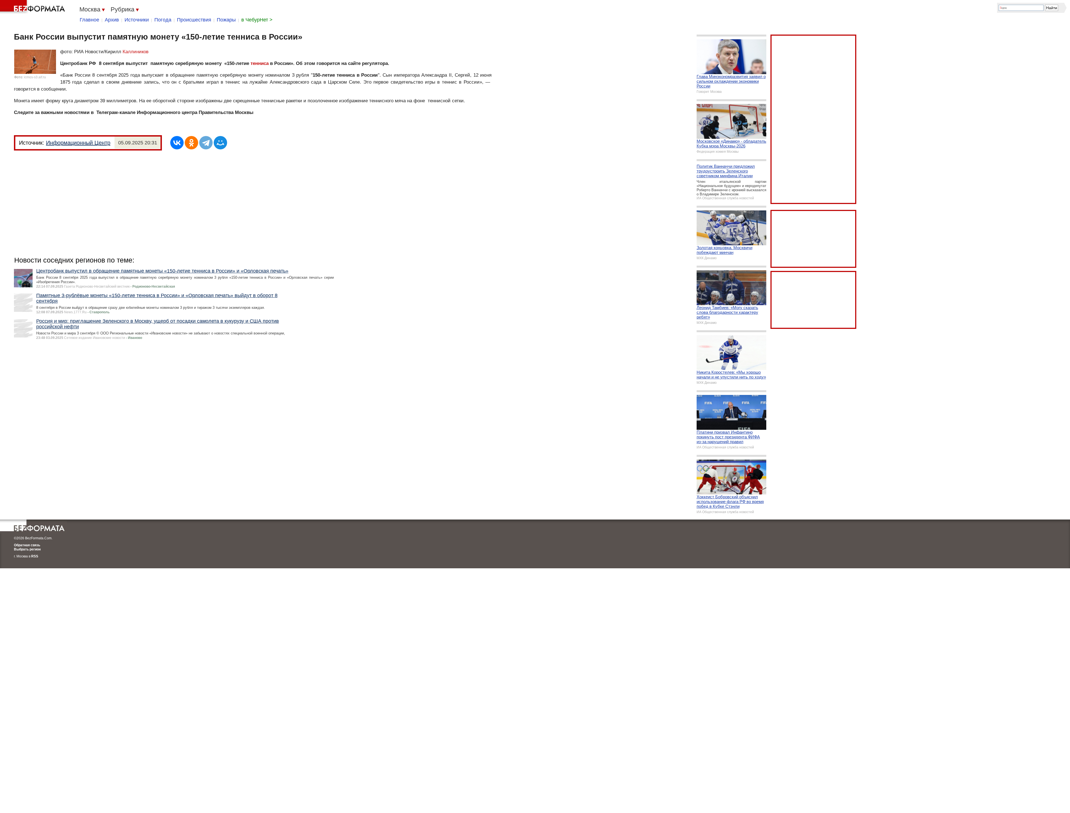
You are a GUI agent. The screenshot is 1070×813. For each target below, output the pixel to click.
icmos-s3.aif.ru (35, 77)
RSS (34, 556)
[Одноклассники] (191, 142)
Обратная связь (27, 545)
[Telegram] (206, 142)
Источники (137, 20)
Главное (89, 20)
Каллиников (136, 51)
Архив (112, 20)
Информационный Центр (78, 143)
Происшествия (194, 20)
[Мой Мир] (220, 142)
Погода (162, 20)
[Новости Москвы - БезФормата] (33, 7)
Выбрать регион (27, 549)
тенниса (260, 63)
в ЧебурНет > (257, 20)
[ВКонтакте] (177, 142)
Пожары (226, 20)
